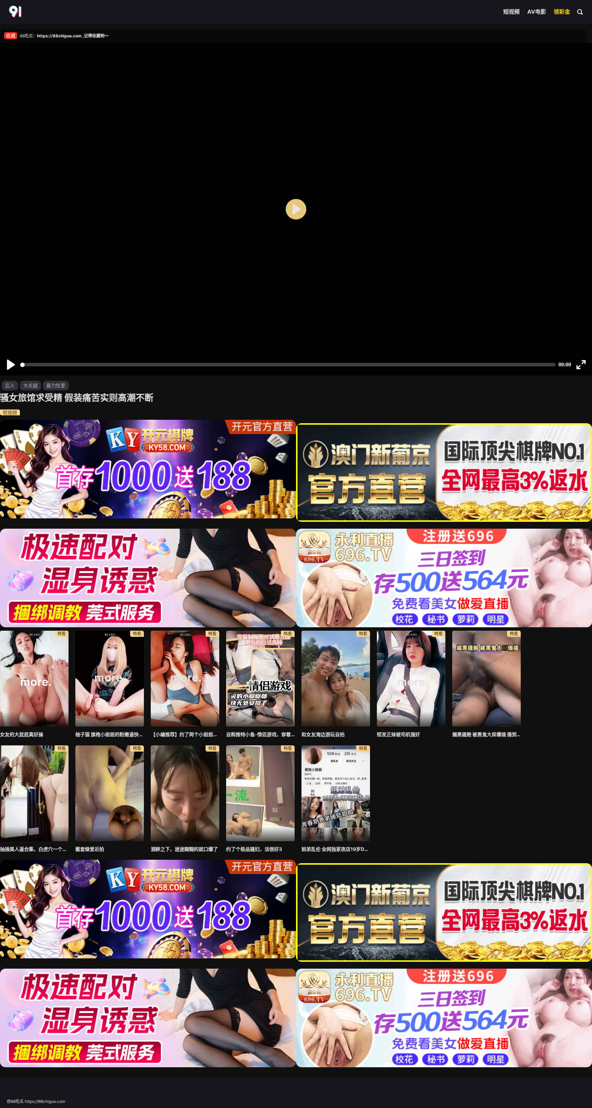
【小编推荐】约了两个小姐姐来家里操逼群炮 (185, 734)
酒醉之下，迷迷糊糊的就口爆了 (184, 849)
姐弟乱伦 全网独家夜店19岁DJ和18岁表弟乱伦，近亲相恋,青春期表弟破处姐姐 (335, 849)
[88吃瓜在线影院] (16, 12)
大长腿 (30, 385)
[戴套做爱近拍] (109, 793)
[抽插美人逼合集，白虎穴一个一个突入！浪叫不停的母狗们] (34, 793)
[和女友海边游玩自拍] (335, 679)
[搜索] (580, 11)
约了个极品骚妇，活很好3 (254, 849)
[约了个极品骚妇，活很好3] (260, 793)
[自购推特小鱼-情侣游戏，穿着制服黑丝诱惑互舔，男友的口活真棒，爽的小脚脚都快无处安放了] (260, 679)
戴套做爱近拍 (89, 849)
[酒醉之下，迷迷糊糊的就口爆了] (185, 793)
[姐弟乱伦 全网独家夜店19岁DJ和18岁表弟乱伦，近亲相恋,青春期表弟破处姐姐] (335, 793)
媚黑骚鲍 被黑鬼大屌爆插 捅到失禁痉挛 (486, 734)
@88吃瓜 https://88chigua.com (36, 1101)
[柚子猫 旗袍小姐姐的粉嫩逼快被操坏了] (109, 679)
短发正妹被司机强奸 (398, 734)
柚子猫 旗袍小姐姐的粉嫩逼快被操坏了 (109, 734)
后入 (10, 385)
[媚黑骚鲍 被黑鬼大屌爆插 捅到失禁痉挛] (486, 679)
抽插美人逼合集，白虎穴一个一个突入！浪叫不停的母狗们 (34, 849)
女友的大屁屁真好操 (21, 734)
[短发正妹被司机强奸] (411, 679)
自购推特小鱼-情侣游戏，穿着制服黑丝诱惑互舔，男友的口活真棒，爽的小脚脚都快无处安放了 (260, 734)
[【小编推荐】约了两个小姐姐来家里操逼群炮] (185, 679)
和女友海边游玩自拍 (323, 734)
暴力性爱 (55, 385)
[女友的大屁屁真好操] (34, 679)
